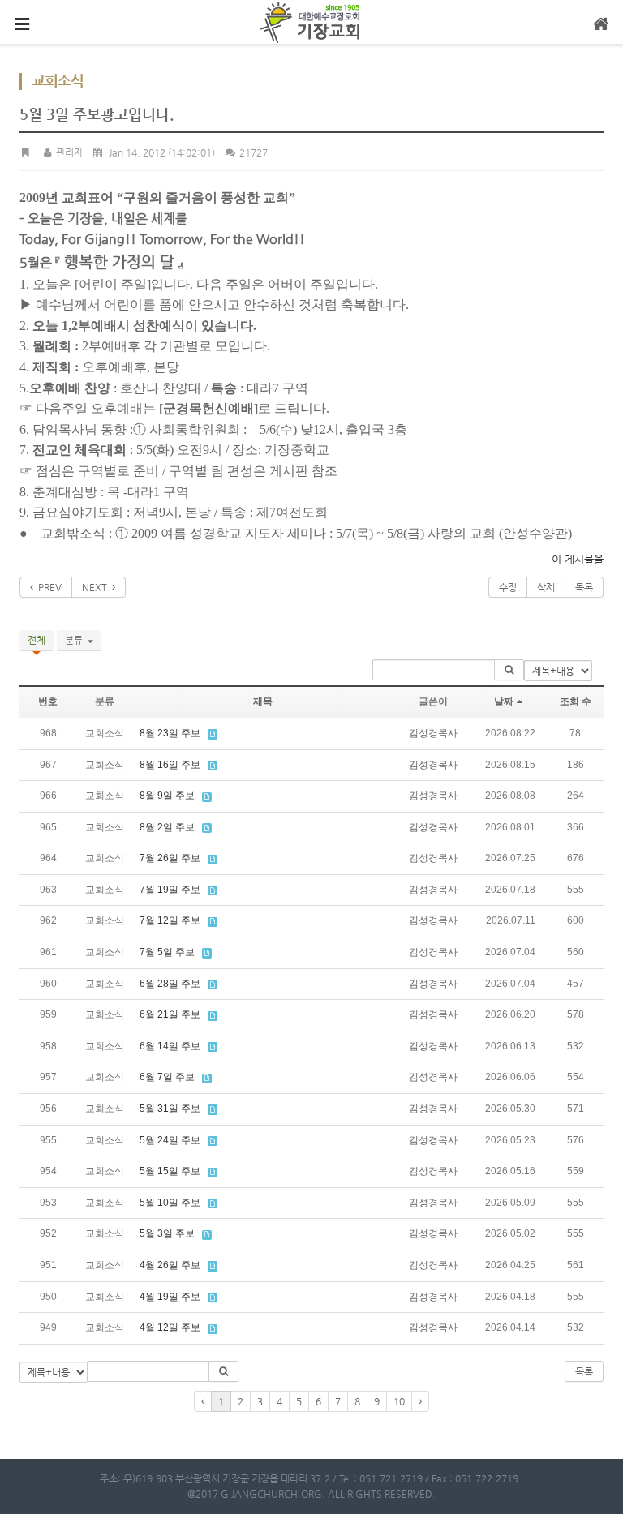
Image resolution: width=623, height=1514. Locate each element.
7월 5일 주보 (167, 952)
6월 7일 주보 (167, 1077)
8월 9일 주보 (167, 795)
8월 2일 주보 (167, 827)
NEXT (97, 587)
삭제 (546, 587)
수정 (508, 587)
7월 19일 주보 (170, 889)
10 (399, 1401)
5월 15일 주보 (170, 1171)
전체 (36, 639)
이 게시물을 (578, 559)
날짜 (503, 701)
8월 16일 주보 (170, 764)
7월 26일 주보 (170, 858)
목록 (584, 587)
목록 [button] (584, 1371)
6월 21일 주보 (170, 1014)
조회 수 (575, 701)
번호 (48, 701)
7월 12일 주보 (170, 920)
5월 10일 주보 (170, 1202)
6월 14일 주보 (170, 1046)
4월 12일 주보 (170, 1327)
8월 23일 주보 (170, 733)
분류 (76, 639)
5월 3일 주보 (167, 1233)
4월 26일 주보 (170, 1265)
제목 (263, 701)
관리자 (68, 152)
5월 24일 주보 (170, 1140)
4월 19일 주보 (170, 1296)
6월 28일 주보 (170, 983)
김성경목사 (433, 733)
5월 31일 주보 (170, 1108)
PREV (47, 587)
